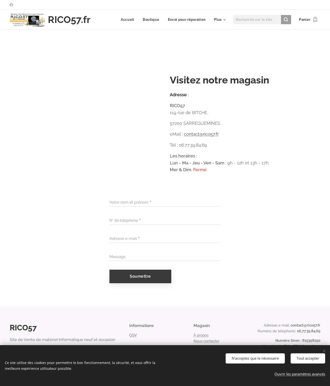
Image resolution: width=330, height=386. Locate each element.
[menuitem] (127, 20)
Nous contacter (206, 341)
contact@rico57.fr (201, 134)
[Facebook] (11, 5)
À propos (201, 335)
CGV (133, 335)
